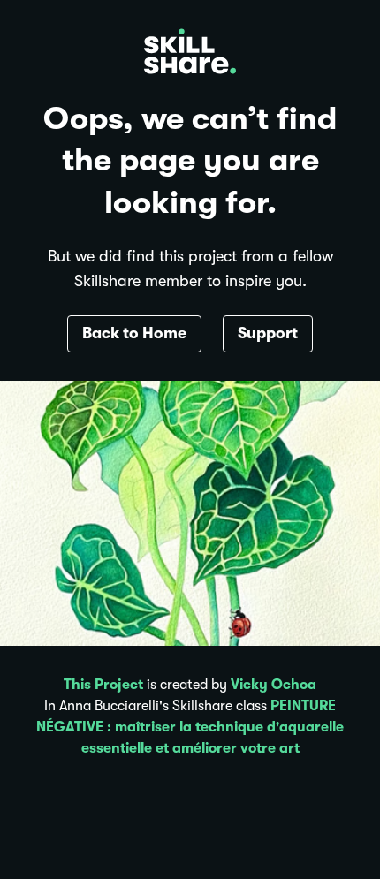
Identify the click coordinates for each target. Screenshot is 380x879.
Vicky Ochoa (273, 685)
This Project (103, 685)
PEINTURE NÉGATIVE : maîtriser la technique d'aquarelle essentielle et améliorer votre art (190, 727)
